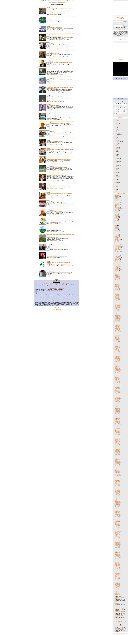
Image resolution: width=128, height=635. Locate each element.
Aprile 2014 (117, 430)
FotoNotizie (50, 0)
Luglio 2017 (117, 473)
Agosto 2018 (117, 488)
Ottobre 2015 (117, 450)
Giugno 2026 (117, 592)
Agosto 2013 (117, 421)
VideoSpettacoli (56, 206)
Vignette (116, 270)
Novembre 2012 (118, 411)
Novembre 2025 (118, 584)
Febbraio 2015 (117, 441)
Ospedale (51, 14)
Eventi (51, 110)
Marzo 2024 (117, 562)
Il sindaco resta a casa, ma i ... (120, 606)
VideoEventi (55, 249)
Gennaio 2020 (117, 506)
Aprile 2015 (117, 443)
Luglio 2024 (117, 566)
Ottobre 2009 (117, 370)
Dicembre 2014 (117, 439)
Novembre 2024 (118, 571)
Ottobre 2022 (117, 543)
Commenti (55, 14)
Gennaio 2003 (117, 280)
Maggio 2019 (117, 497)
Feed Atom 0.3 (121, 18)
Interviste (116, 223)
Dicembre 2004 (117, 306)
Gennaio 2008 (117, 347)
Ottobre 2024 (117, 569)
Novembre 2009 (118, 371)
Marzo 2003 (117, 283)
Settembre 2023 (118, 555)
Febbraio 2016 (117, 454)
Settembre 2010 (118, 382)
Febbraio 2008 (117, 348)
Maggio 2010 (117, 378)
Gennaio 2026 (117, 586)
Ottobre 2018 (117, 490)
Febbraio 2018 (117, 481)
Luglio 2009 (117, 367)
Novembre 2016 (118, 464)
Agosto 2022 (117, 541)
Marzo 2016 (117, 455)
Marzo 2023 (117, 548)
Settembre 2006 (118, 329)
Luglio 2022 (117, 540)
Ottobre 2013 (117, 423)
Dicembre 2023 (117, 558)
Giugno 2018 (117, 485)
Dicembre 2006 (117, 332)
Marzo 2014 (117, 429)
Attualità (116, 199)
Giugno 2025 (117, 578)
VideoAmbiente (118, 240)
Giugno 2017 (117, 472)
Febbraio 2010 (117, 375)
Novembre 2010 (118, 385)
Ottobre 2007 (117, 344)
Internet (116, 221)
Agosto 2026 (117, 594)
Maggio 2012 (117, 404)
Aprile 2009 (117, 363)
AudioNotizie (60, 0)
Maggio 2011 (117, 391)
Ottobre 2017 (117, 476)
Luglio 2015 (117, 447)
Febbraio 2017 (117, 468)
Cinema (116, 209)
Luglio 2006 (117, 327)
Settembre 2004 (118, 303)
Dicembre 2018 (117, 492)
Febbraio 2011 (117, 388)
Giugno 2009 (117, 366)
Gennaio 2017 (117, 466)
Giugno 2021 (117, 525)
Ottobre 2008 (117, 357)
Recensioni (117, 233)
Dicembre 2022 (117, 545)
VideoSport (55, 170)
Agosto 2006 (117, 328)
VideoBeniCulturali (118, 246)
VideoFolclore (117, 256)
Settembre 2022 (118, 542)
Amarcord (117, 195)
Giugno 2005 (117, 313)
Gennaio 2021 (117, 520)
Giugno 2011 (117, 392)
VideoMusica (117, 260)
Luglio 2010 (117, 380)
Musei (116, 228)
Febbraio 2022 (117, 534)
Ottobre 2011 (117, 397)
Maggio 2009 (117, 365)
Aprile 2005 (117, 310)
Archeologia (117, 198)
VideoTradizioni (118, 269)
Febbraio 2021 (117, 521)
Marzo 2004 (117, 296)
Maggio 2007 (117, 338)
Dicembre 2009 (117, 372)
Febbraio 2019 (117, 494)
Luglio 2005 (117, 314)
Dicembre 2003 (117, 293)
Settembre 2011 (118, 396)
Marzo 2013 (117, 416)
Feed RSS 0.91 (121, 17)
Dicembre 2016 (117, 465)
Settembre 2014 (118, 435)
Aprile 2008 (117, 350)
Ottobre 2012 (117, 410)
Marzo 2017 (117, 469)
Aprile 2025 (117, 576)
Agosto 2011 (117, 394)
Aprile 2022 (117, 536)
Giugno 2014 (117, 432)
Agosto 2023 (117, 554)
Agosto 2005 (117, 315)
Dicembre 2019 (117, 505)
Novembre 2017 (118, 478)
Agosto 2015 (117, 448)
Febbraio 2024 (117, 561)
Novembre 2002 (118, 278)
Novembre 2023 (118, 557)
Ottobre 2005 (117, 317)
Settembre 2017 (118, 475)
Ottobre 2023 (117, 556)
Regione (116, 234)
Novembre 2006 (118, 331)
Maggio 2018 (117, 484)
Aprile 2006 (117, 324)
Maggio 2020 (117, 511)
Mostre (116, 227)
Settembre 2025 (118, 582)
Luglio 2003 (117, 287)
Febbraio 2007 (117, 335)
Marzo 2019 (117, 495)
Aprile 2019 (117, 496)
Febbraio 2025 (117, 574)
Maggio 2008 (117, 351)
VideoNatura (117, 261)
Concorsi (51, 30)
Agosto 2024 (117, 567)
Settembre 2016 (118, 462)
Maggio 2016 (117, 458)
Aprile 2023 (117, 550)
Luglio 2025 (117, 579)
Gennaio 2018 (117, 480)
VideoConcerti (55, 39)
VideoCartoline (117, 247)
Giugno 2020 (117, 512)
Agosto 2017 (117, 474)
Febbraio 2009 (117, 361)
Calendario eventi (118, 208)
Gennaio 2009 (117, 360)
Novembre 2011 (118, 398)
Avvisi (116, 206)
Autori (71, 0)
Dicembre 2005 (117, 319)
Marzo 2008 (117, 349)
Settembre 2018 (118, 489)
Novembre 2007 (118, 345)
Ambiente (51, 21)
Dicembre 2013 (117, 426)
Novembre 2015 (118, 451)
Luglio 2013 (117, 420)
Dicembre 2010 (117, 386)
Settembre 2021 (118, 528)
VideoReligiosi (117, 264)
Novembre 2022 (118, 544)
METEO (120, 29)
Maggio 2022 (117, 537)
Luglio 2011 (117, 393)
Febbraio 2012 (117, 401)
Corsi (116, 215)
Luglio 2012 (117, 407)
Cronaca (116, 216)
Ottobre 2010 (117, 383)
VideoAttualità (55, 214)
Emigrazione (117, 218)
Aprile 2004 (117, 297)
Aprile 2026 (117, 589)
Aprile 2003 (117, 284)
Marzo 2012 (117, 402)
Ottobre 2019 (117, 503)
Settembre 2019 (118, 502)
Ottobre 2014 (117, 437)
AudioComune (117, 200)
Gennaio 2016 (117, 453)
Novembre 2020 (118, 517)
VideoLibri (55, 128)
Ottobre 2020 (117, 516)
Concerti (51, 161)
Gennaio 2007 (117, 334)
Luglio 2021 (117, 526)
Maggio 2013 (117, 418)
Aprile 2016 (117, 457)
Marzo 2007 (117, 336)
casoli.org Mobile (120, 76)
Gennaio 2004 (117, 294)
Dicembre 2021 (117, 532)
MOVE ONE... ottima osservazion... (119, 616)
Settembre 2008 (118, 356)
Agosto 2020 (117, 514)
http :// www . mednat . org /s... (120, 629)
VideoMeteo (117, 259)
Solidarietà (117, 235)
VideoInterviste (117, 257)
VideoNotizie (55, 0)
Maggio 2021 (117, 524)
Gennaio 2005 (117, 307)
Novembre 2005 (118, 318)
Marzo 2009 (117, 362)
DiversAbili (117, 217)
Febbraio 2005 (117, 308)
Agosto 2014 (117, 434)
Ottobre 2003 (117, 290)
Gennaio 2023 (117, 546)
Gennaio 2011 (117, 387)
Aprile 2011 (117, 390)
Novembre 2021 (118, 531)
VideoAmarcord (118, 239)
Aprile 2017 (117, 470)
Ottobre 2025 (117, 583)
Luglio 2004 (117, 300)
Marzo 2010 (117, 376)
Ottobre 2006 (117, 330)
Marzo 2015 (117, 442)
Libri (50, 144)
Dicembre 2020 (117, 519)
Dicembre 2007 (117, 346)
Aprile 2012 (117, 403)
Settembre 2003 (118, 289)
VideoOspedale (55, 64)
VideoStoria (55, 275)
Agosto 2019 (117, 501)
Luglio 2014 (117, 433)
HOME (42, 0)
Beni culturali (117, 207)
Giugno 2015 (117, 445)
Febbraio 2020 (117, 507)
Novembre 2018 (118, 491)
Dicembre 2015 (117, 452)
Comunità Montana (118, 211)
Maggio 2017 (117, 471)
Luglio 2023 (117, 553)
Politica (51, 223)
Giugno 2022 (117, 538)
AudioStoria (117, 204)
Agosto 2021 (117, 527)
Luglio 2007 (117, 340)
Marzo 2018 (117, 482)
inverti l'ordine (61, 2)
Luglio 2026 (117, 593)
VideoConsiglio (56, 48)
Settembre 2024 (118, 568)
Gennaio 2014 (117, 427)
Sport (116, 237)
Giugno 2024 (117, 565)
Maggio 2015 (117, 444)
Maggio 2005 (117, 311)
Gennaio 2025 (117, 573)
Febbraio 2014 (117, 428)
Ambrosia (51, 197)
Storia (116, 238)
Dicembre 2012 (117, 412)
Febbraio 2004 (117, 295)
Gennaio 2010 (117, 373)
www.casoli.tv (120, 59)
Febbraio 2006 (117, 321)
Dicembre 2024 (117, 572)
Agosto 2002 (117, 275)
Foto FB (116, 220)
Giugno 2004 (117, 299)
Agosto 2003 (117, 288)
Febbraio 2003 (117, 282)
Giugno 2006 (117, 326)
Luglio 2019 (117, 500)
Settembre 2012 (118, 409)
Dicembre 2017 (117, 479)
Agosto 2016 (117, 461)
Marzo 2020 (117, 509)
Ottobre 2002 (117, 277)
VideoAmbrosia (118, 241)
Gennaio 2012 (117, 400)
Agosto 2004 (117, 301)
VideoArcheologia (118, 244)
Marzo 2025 (117, 575)
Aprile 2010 (117, 377)
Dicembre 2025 (117, 585)
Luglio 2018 (117, 486)
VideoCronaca (55, 136)
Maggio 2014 (117, 431)
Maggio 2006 (117, 325)
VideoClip (117, 248)
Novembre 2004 (118, 305)
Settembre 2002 (118, 276)
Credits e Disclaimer (57, 309)
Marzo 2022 (117, 535)
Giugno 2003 (117, 286)
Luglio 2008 (117, 354)
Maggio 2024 (117, 564)
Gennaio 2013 (117, 413)
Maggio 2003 (117, 285)
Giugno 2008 (117, 352)
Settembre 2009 (118, 369)
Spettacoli (116, 236)
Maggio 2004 (117, 298)
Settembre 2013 (118, 422)
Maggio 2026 (117, 591)
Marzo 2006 (117, 323)
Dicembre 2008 (117, 359)
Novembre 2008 (118, 358)
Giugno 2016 (117, 459)
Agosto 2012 (117, 408)
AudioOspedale (118, 203)
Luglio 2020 (117, 513)
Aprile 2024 (117, 563)
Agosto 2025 (117, 581)
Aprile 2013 (117, 417)
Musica (116, 229)
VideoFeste (117, 255)
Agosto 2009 (117, 368)
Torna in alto (56, 307)
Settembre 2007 (118, 342)
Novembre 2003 (118, 292)
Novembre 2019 (118, 504)
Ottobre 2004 (117, 304)
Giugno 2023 (117, 552)
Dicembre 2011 (117, 399)
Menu (116, 226)
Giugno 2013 (117, 419)
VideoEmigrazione (118, 252)
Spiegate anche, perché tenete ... (120, 619)
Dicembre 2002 (117, 279)
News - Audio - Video (121, 193)
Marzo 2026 (117, 588)
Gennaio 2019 (117, 493)
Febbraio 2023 (117, 547)
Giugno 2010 (117, 379)
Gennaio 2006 (117, 320)
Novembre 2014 (118, 438)
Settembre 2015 (118, 449)
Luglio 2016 (117, 460)
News (46, 0)
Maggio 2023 (117, 551)
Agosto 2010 (117, 381)
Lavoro (116, 224)
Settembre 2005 (118, 316)
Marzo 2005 (117, 309)
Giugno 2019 (117, 499)
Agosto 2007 (117, 341)
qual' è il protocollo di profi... (120, 608)
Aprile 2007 (117, 337)
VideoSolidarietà (118, 265)
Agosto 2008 (117, 355)
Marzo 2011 (117, 389)
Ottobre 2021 (117, 530)
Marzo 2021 (117, 522)
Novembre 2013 (118, 424)
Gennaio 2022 (117, 533)
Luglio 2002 (117, 274)
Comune (51, 74)
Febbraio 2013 (117, 414)
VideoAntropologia (118, 242)
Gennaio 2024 (117, 560)
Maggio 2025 (117, 577)
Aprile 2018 (117, 483)
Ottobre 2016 (117, 463)
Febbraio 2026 (117, 587)
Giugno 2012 (117, 406)
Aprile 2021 (117, 523)
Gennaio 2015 (117, 440)
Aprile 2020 (117, 510)
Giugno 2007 (117, 339)
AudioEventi (117, 202)
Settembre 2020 (118, 515)
